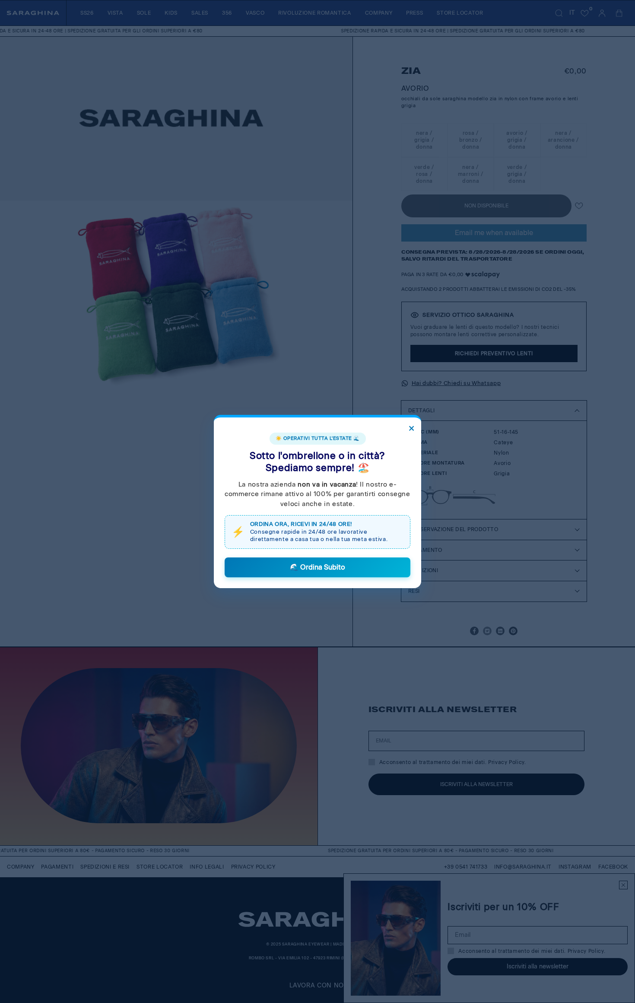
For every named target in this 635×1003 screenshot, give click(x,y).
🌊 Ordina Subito (317, 567)
